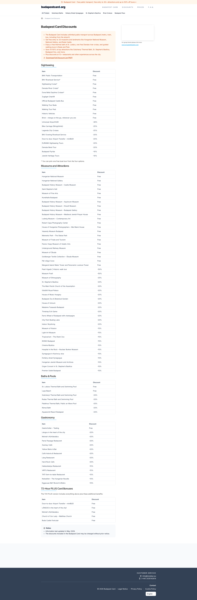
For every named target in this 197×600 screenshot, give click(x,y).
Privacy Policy (136, 589)
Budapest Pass (120, 13)
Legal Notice (123, 589)
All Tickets (45, 13)
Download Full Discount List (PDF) (59, 58)
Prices (140, 7)
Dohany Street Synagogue (74, 13)
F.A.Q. (151, 7)
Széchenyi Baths (57, 13)
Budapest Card (110, 7)
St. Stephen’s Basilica (93, 13)
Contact (153, 585)
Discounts (127, 7)
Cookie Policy (150, 589)
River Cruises (107, 13)
